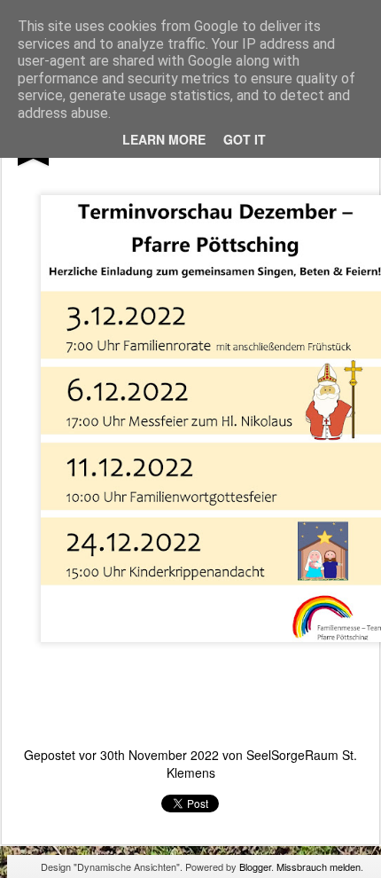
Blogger (255, 866)
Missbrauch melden (318, 866)
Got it (244, 139)
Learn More (164, 139)
